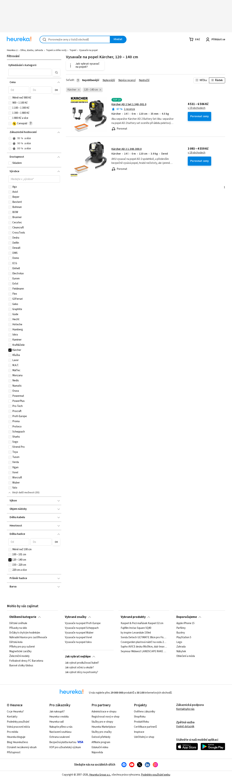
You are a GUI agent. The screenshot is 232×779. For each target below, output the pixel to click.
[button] (29, 72)
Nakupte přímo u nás (60, 727)
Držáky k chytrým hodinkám (24, 633)
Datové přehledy (101, 737)
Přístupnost (13, 752)
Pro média (12, 732)
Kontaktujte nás (185, 709)
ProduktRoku (141, 722)
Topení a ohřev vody (56, 50)
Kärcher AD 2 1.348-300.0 (126, 149)
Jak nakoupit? (57, 712)
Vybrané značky (75, 617)
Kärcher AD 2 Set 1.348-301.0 (128, 104)
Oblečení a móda (185, 656)
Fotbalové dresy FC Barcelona (26, 661)
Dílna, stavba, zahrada (31, 50)
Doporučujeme (186, 617)
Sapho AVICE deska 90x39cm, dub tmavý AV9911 (144, 647)
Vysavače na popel (88, 50)
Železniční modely (19, 656)
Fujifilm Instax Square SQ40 (136, 628)
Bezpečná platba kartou (62, 742)
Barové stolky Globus (21, 665)
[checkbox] (10, 97)
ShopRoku (140, 717)
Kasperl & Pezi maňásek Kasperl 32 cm (142, 623)
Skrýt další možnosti (23, 492)
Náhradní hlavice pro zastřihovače (28, 637)
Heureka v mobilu (59, 717)
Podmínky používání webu (155, 775)
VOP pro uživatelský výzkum (65, 747)
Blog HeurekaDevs (17, 742)
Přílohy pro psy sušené (22, 647)
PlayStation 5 (183, 637)
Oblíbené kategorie (22, 617)
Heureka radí (56, 722)
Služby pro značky (102, 732)
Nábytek (181, 651)
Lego (179, 642)
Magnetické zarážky (20, 651)
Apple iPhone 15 (185, 623)
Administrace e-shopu (104, 712)
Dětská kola (15, 642)
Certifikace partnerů (145, 727)
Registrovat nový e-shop (105, 717)
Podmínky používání (18, 722)
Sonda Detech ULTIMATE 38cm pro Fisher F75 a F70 (144, 637)
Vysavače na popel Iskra (78, 642)
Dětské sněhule (18, 623)
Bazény (180, 633)
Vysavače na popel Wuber (79, 633)
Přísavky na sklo (18, 628)
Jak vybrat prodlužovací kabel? (82, 663)
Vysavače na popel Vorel (78, 637)
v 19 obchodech (196, 108)
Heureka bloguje (16, 737)
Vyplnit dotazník (185, 726)
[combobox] (75, 39)
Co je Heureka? (15, 712)
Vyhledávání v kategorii (22, 65)
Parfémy (181, 628)
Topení (72, 50)
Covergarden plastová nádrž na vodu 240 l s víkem (144, 642)
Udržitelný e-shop (144, 737)
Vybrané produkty (133, 617)
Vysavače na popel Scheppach (82, 628)
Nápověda (97, 752)
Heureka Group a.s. (99, 775)
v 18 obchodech (196, 153)
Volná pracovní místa (18, 727)
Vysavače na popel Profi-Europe (83, 623)
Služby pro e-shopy (102, 722)
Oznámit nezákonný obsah (22, 747)
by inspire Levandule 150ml (136, 633)
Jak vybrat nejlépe (78, 656)
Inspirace (139, 732)
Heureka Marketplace (104, 727)
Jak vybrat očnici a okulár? (79, 667)
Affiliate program (101, 742)
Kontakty (12, 717)
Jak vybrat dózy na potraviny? (81, 672)
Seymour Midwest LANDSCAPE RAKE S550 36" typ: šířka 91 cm (144, 651)
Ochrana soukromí (59, 737)
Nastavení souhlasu (60, 732)
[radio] (10, 138)
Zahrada (181, 647)
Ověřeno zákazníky (144, 712)
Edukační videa (100, 747)
